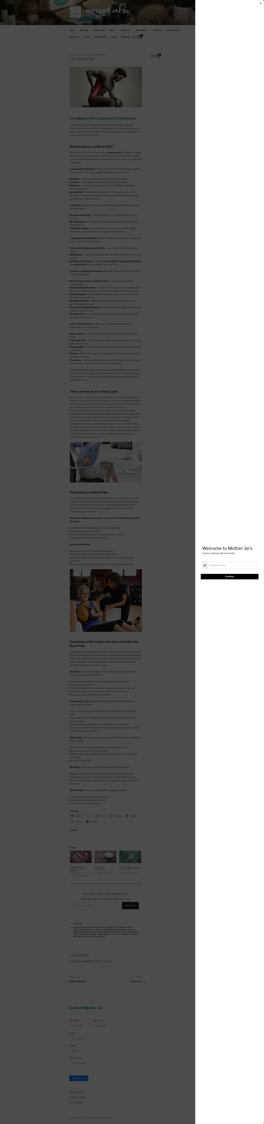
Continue (229, 576)
